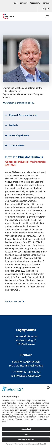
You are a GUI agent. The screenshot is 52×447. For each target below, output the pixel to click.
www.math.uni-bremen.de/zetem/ (18, 103)
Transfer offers (16, 145)
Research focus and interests (23, 115)
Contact (46, 3)
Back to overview (13, 301)
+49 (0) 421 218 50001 (27, 371)
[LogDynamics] (8, 16)
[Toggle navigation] (47, 16)
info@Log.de (27, 375)
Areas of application (19, 135)
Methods (13, 125)
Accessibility (35, 3)
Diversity (23, 3)
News (15, 3)
